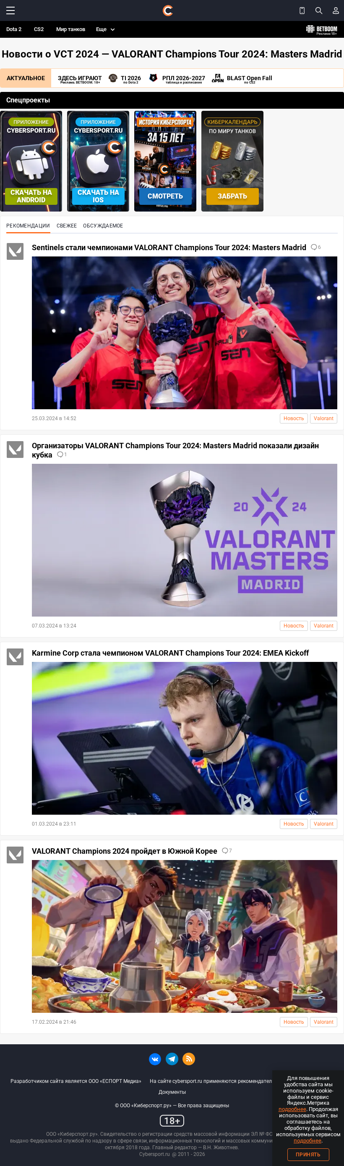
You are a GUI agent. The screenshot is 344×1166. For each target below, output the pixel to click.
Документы (172, 1092)
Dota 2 (13, 29)
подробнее (292, 1109)
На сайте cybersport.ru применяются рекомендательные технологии (231, 1081)
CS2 (39, 29)
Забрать (232, 196)
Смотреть (165, 196)
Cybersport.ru (154, 1154)
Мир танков (70, 29)
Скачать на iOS (98, 196)
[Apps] (302, 10)
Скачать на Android (31, 196)
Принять (308, 1155)
